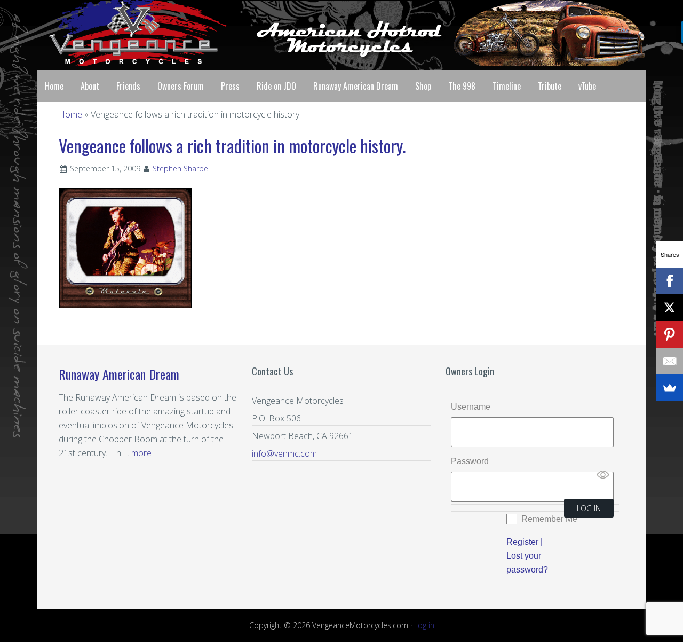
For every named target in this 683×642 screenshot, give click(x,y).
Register (522, 541)
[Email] (669, 361)
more (141, 453)
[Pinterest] (669, 334)
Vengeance (122, 33)
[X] (669, 307)
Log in (424, 625)
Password (470, 461)
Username (470, 406)
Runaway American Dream (119, 373)
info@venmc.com (284, 453)
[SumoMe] (669, 387)
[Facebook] (669, 281)
